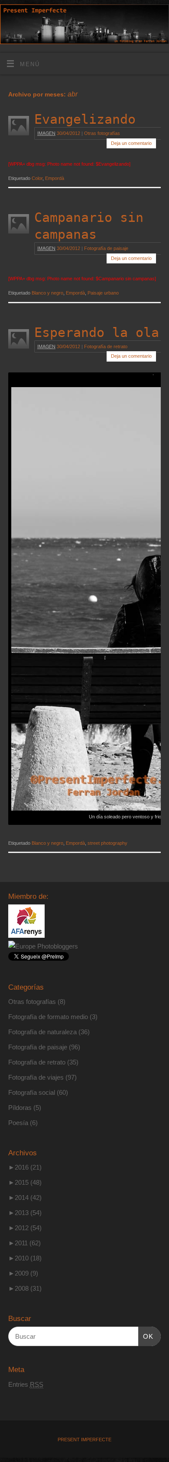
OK (146, 1336)
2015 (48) (25, 1182)
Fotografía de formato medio (48, 1016)
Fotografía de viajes (36, 1077)
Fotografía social (31, 1092)
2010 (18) (25, 1258)
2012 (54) (25, 1227)
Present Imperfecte (84, 1439)
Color (37, 178)
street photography (107, 843)
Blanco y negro (47, 292)
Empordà (54, 178)
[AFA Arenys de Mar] (26, 935)
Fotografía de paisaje (106, 248)
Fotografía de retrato (105, 346)
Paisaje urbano (103, 292)
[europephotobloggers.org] (43, 946)
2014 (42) (25, 1197)
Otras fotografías (102, 133)
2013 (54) (25, 1212)
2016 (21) (25, 1167)
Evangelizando (85, 119)
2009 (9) (23, 1273)
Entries (25, 1384)
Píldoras (20, 1107)
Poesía (18, 1122)
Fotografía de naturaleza (42, 1032)
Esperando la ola (96, 332)
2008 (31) (25, 1288)
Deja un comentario (131, 143)
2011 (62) (24, 1243)
